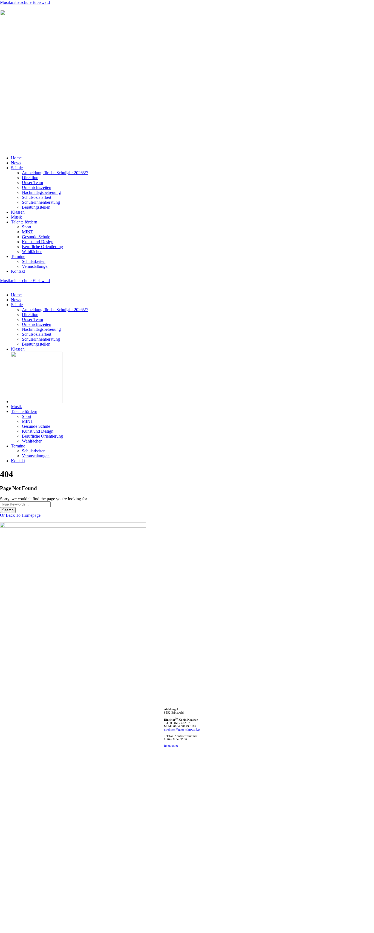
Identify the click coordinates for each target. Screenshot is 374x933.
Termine (18, 256)
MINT (27, 231)
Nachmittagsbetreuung (41, 192)
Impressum (171, 745)
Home (16, 158)
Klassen (18, 212)
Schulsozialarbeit (36, 197)
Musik (16, 217)
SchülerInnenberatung (41, 202)
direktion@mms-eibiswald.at (182, 729)
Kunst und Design (37, 241)
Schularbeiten (33, 261)
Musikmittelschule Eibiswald (25, 2)
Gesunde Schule (36, 236)
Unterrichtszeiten (36, 187)
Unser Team (32, 182)
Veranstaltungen (36, 266)
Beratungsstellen (36, 207)
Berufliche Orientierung (42, 246)
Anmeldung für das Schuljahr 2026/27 (55, 172)
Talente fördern (24, 222)
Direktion (30, 177)
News (16, 162)
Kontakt (18, 271)
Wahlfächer (32, 251)
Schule (17, 167)
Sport (26, 227)
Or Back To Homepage (20, 515)
